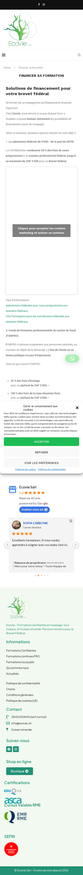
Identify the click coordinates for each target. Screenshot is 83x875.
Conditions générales (19, 694)
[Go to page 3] (44, 575)
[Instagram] (44, 4)
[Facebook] (39, 4)
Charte (10, 689)
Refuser (41, 452)
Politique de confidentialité (52, 469)
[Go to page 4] (47, 575)
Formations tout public (20, 662)
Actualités (12, 673)
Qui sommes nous (17, 667)
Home (7, 67)
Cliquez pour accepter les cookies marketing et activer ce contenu (41, 230)
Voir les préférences (41, 463)
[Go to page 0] (35, 575)
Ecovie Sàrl (27, 487)
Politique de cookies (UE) (21, 700)
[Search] (79, 55)
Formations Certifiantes (21, 650)
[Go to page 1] (38, 575)
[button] (77, 408)
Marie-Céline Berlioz (40, 523)
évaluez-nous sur (33, 509)
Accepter (41, 441)
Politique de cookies (25, 469)
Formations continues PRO (23, 656)
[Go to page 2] (41, 575)
